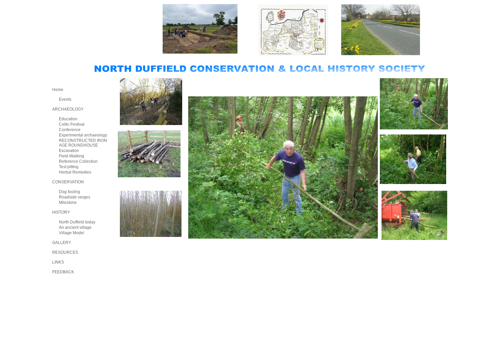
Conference (69, 129)
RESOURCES (65, 252)
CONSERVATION (68, 182)
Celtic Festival (72, 124)
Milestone (68, 202)
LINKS (58, 262)
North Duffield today (77, 222)
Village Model (71, 233)
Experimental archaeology (83, 135)
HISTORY (61, 212)
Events (65, 99)
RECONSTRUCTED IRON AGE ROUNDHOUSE (83, 143)
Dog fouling (69, 191)
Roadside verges (74, 197)
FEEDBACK (63, 272)
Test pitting (68, 166)
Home (57, 89)
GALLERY (61, 242)
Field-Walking (71, 156)
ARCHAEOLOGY (68, 109)
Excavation (69, 150)
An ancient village (75, 227)
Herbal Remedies (75, 172)
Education (68, 119)
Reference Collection (78, 161)
